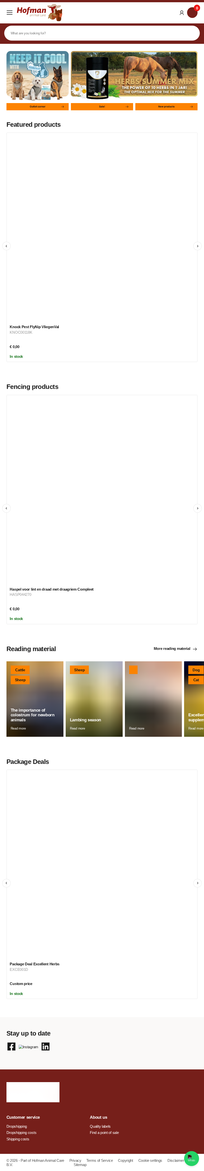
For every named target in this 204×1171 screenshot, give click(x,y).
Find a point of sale (104, 1132)
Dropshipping (16, 1126)
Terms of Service (100, 1160)
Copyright (126, 1160)
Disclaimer (175, 1160)
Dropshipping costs (21, 1132)
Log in (182, 12)
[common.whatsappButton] (191, 1158)
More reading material (172, 648)
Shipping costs (17, 1139)
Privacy (75, 1160)
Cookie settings (150, 1160)
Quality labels (100, 1126)
